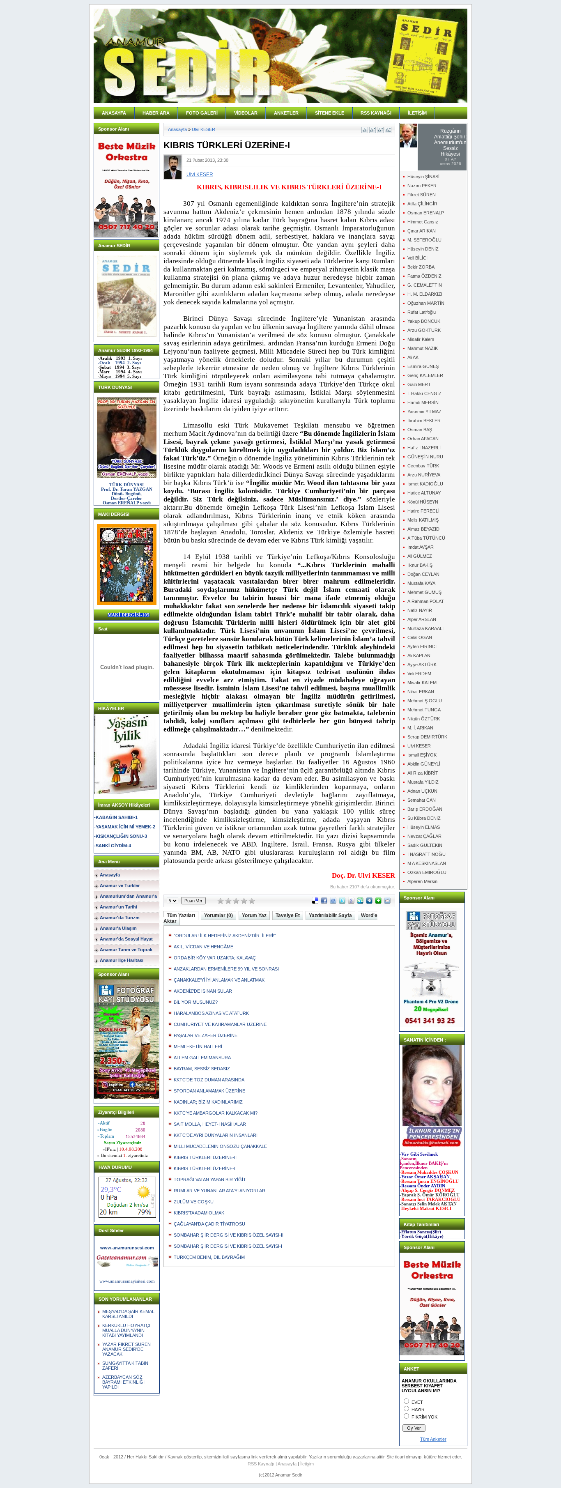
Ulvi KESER (203, 129)
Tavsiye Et (288, 915)
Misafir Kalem (420, 339)
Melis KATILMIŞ (423, 519)
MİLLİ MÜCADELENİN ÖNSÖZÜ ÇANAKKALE (220, 1146)
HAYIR (418, 1409)
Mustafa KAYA (421, 583)
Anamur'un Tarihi (118, 906)
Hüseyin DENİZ (423, 248)
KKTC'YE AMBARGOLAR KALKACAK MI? (216, 1113)
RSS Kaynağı (261, 1463)
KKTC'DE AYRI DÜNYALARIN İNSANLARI (216, 1135)
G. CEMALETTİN (424, 285)
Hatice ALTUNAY (424, 492)
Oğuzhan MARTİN (425, 303)
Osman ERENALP (425, 212)
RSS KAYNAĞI (376, 112)
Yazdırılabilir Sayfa (330, 915)
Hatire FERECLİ (423, 510)
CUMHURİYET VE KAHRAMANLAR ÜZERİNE (220, 1024)
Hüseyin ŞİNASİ (423, 176)
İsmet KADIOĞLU (425, 483)
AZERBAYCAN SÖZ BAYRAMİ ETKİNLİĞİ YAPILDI (123, 1382)
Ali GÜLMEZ (419, 556)
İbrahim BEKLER (424, 420)
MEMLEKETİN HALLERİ (198, 1046)
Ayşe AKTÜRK (422, 664)
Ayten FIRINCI (422, 646)
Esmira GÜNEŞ (423, 366)
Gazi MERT (419, 384)
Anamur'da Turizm (120, 917)
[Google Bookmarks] (351, 902)
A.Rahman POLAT (425, 601)
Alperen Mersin (422, 881)
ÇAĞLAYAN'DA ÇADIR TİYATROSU (209, 1223)
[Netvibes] (378, 902)
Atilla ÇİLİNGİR (422, 203)
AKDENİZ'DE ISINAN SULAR (203, 991)
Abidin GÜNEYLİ (423, 763)
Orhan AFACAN (423, 438)
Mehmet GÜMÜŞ (424, 592)
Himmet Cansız (422, 221)
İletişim (307, 1463)
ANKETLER (286, 112)
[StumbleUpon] (360, 902)
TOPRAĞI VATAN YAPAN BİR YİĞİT (210, 1179)
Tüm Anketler (433, 1439)
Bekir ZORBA (421, 266)
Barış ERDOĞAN (424, 809)
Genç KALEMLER (425, 375)
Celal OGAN (419, 637)
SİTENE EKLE (329, 112)
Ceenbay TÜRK (423, 465)
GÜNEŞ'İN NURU (425, 456)
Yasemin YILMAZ (424, 411)
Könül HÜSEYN (422, 501)
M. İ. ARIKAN (420, 727)
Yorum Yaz (254, 915)
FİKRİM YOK (424, 1416)
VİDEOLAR (246, 112)
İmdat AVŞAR (420, 547)
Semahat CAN (421, 800)
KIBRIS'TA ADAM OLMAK (199, 1212)
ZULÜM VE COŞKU (194, 1201)
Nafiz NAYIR (419, 610)
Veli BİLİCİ (417, 257)
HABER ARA (156, 112)
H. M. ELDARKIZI (424, 294)
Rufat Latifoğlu (421, 312)
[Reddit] (387, 902)
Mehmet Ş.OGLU (424, 700)
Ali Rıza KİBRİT (422, 772)
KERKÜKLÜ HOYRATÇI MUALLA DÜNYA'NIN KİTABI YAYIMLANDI (126, 1330)
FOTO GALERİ (202, 112)
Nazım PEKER (422, 185)
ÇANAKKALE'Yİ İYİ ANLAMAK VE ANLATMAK (219, 979)
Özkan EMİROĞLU (426, 872)
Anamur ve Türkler (120, 885)
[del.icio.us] (315, 902)
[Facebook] (324, 902)
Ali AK (412, 357)
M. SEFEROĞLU (424, 239)
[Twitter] (342, 902)
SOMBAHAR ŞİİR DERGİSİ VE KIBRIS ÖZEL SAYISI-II (228, 1235)
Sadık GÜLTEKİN (424, 845)
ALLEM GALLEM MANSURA (202, 1057)
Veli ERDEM (419, 673)
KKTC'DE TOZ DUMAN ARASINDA (209, 1079)
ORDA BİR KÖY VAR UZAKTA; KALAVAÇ (215, 957)
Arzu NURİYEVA (423, 474)
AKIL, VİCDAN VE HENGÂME (203, 946)
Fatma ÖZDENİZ (424, 276)
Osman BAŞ (419, 429)
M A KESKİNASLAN (426, 863)
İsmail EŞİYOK (422, 754)
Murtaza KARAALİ (425, 628)
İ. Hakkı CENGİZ (424, 393)
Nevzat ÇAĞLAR (424, 836)
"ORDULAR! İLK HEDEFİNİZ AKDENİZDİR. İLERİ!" (225, 935)
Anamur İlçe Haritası (121, 960)
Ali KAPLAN (418, 655)
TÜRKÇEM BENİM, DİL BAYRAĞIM (209, 1257)
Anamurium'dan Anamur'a (128, 896)
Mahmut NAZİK (422, 348)
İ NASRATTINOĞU (426, 854)
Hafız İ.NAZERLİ (424, 447)
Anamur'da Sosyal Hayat (126, 938)
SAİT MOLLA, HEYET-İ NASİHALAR (210, 1124)
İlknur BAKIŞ (419, 565)
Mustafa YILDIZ (423, 782)
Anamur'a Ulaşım (118, 928)
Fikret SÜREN (421, 194)
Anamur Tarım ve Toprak (126, 949)
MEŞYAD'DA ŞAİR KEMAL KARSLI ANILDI (128, 1314)
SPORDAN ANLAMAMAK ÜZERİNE (209, 1090)
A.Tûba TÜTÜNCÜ (426, 538)
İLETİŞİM (417, 112)
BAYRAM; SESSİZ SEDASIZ (202, 1068)
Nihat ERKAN (420, 691)
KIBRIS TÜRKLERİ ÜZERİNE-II (205, 1157)
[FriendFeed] (333, 902)
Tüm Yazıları (181, 915)
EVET (417, 1402)
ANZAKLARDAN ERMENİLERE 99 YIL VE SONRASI (226, 968)
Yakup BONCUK (423, 321)
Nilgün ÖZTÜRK (423, 718)
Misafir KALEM (422, 682)
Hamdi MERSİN (423, 402)
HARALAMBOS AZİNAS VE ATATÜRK (211, 1013)
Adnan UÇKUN (422, 791)
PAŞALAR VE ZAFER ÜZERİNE (205, 1035)
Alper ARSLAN (421, 619)
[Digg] (369, 902)
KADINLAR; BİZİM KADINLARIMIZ (208, 1101)
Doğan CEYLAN (423, 574)
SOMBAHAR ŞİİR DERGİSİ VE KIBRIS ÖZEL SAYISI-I (228, 1246)
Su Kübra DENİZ (424, 818)
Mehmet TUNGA (424, 709)
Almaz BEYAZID (423, 529)
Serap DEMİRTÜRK (427, 736)
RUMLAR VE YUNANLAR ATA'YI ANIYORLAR (219, 1190)
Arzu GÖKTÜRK (424, 330)
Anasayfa (110, 874)
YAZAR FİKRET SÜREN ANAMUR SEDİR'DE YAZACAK (126, 1349)
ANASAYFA (114, 112)
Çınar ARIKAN (421, 230)
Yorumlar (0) (218, 915)
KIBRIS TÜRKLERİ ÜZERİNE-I (204, 1168)
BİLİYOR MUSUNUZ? (196, 1002)
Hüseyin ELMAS (423, 827)
